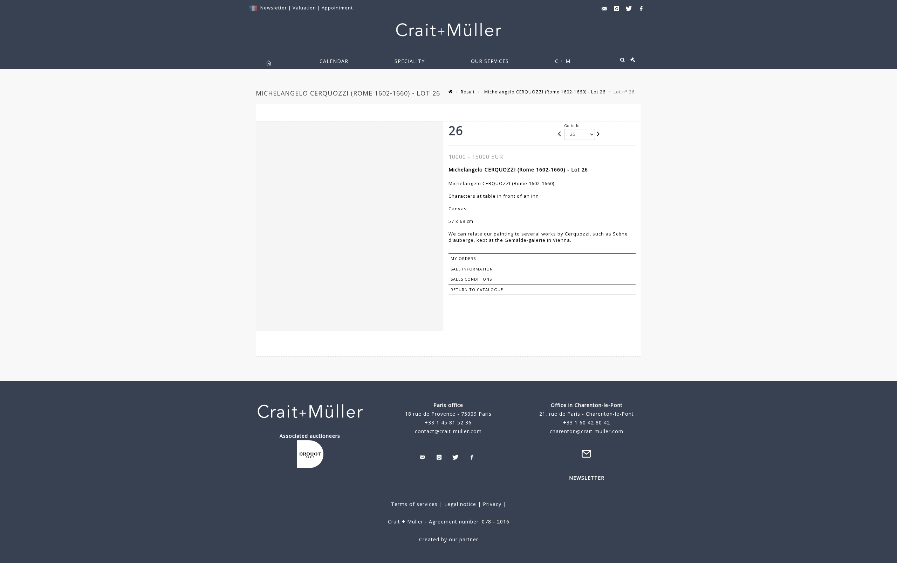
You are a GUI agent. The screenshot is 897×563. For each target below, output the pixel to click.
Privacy (491, 504)
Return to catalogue (477, 289)
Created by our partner (448, 539)
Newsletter (273, 8)
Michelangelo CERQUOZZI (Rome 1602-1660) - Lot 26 (544, 92)
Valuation (304, 8)
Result (468, 92)
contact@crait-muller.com (448, 431)
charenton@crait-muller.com (586, 431)
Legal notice (460, 504)
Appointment (337, 8)
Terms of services (414, 504)
